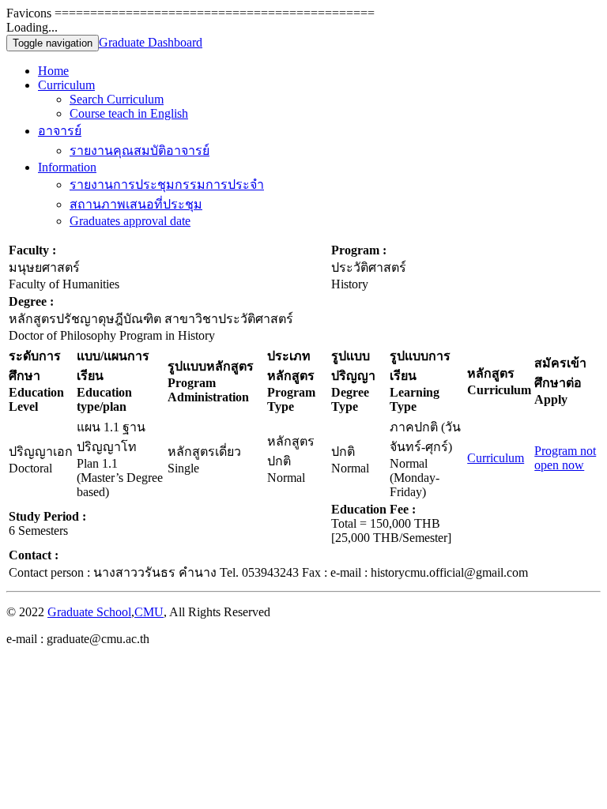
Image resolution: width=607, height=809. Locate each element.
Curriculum (66, 85)
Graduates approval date (130, 221)
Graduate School (89, 612)
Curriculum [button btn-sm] (495, 458)
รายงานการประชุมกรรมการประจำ (167, 184)
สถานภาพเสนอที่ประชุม (136, 204)
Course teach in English (129, 113)
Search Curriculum (117, 99)
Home (53, 70)
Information (67, 167)
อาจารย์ (59, 130)
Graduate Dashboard (150, 42)
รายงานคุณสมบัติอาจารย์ (139, 150)
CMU (149, 612)
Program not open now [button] (565, 458)
